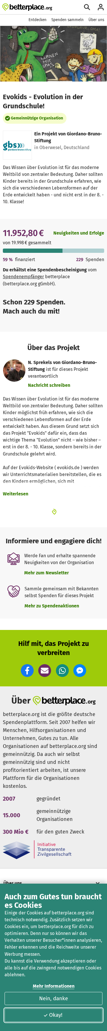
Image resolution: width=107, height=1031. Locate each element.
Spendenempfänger (23, 276)
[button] (27, 670)
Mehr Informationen (53, 986)
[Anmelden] (100, 7)
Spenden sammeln (67, 19)
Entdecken (38, 19)
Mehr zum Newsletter (46, 573)
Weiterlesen (15, 494)
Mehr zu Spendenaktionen (52, 606)
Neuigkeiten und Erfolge (78, 233)
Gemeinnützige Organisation (37, 118)
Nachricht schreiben (49, 385)
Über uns (96, 19)
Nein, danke (53, 998)
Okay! (55, 1015)
